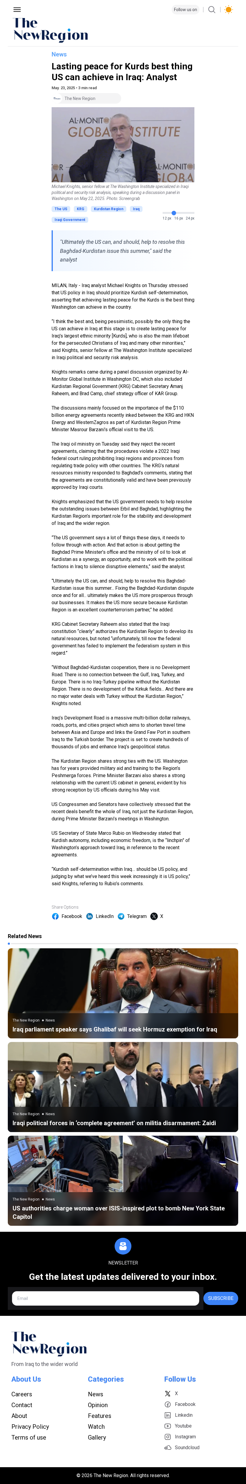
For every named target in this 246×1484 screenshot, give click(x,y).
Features (99, 1415)
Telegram (137, 916)
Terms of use (28, 1437)
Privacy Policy (30, 1426)
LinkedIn (105, 916)
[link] (123, 993)
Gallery (97, 1437)
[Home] (123, 30)
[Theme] (228, 9)
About (19, 1415)
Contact (21, 1405)
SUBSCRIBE (220, 1298)
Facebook (72, 916)
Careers (21, 1394)
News (59, 54)
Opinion (98, 1405)
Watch (96, 1426)
